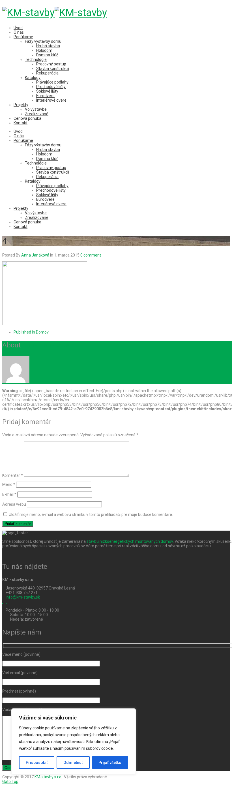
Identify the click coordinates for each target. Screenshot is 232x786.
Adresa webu (14, 504)
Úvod (18, 27)
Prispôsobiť (37, 762)
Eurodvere (45, 95)
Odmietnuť (73, 762)
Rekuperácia (47, 73)
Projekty (21, 104)
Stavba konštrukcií (52, 68)
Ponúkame (23, 37)
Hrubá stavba (48, 46)
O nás (19, 32)
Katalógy (32, 77)
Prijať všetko (109, 762)
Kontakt (20, 123)
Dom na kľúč (47, 55)
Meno (8, 484)
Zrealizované (36, 114)
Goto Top (10, 781)
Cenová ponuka (27, 118)
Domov (31, 332)
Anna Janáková (46, 345)
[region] (73, 741)
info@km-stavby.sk (23, 597)
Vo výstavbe (36, 109)
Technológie (36, 59)
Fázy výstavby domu (43, 41)
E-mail (9, 494)
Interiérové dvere (51, 100)
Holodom (44, 50)
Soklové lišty (47, 91)
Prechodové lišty (51, 86)
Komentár (12, 475)
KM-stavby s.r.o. (48, 777)
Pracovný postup (51, 64)
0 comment (90, 255)
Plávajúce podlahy (52, 82)
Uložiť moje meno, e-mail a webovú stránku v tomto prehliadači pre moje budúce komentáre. (91, 514)
